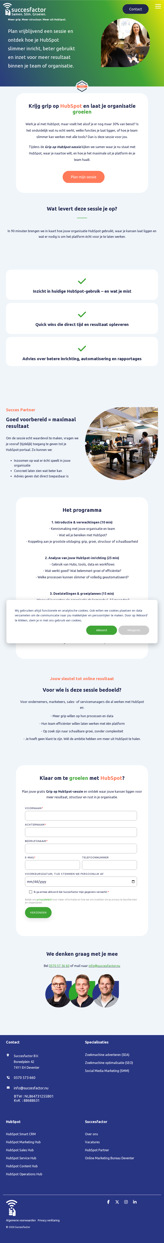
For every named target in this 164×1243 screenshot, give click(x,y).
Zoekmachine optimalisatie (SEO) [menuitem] (109, 1063)
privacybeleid (44, 899)
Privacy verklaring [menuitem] (49, 1220)
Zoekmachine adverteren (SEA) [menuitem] (107, 1054)
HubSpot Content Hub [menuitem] (22, 1166)
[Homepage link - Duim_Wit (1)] (11, 1214)
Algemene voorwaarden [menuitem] (21, 1220)
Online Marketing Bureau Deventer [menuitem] (109, 1158)
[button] (158, 6)
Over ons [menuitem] (91, 1134)
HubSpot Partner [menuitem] (97, 1150)
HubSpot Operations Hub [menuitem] (24, 1174)
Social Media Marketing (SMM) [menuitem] (107, 1071)
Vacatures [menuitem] (92, 1142)
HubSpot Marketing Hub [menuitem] (23, 1142)
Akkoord (101, 630)
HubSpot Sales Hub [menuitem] (20, 1150)
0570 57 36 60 (59, 966)
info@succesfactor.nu (104, 966)
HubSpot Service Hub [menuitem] (21, 1158)
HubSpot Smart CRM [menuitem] (21, 1134)
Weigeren (133, 630)
